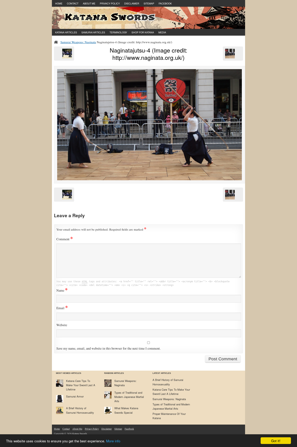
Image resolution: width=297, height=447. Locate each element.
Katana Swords (79, 433)
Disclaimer (131, 3)
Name (61, 290)
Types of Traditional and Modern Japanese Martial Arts (129, 397)
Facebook (165, 3)
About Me (89, 3)
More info (113, 440)
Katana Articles (66, 32)
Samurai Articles (93, 32)
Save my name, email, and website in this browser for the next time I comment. (108, 348)
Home (58, 3)
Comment (64, 239)
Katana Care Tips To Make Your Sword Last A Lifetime (80, 385)
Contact (72, 3)
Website (61, 325)
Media (162, 32)
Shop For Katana (143, 32)
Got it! (275, 440)
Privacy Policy (110, 3)
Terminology (118, 32)
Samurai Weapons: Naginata (78, 42)
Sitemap (149, 3)
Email (62, 308)
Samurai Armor (75, 396)
